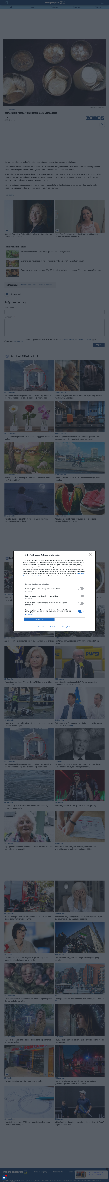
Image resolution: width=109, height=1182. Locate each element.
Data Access (54, 627)
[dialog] (54, 591)
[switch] (81, 588)
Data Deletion (42, 627)
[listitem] (54, 584)
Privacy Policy (66, 627)
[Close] (91, 555)
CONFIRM (39, 619)
